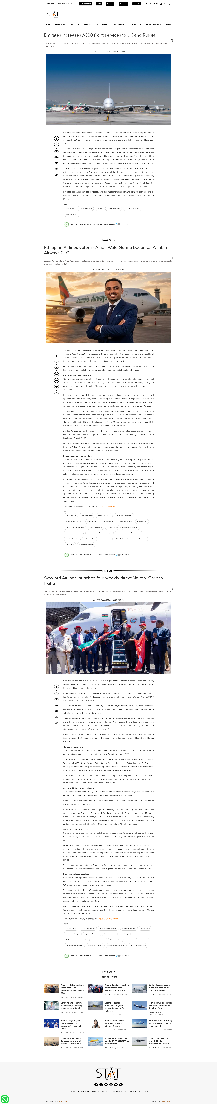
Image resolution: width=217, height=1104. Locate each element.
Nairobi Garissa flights (88, 928)
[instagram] (161, 3)
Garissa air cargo (109, 934)
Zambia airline (135, 533)
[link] (56, 175)
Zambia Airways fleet (95, 527)
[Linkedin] (56, 157)
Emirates (99, 208)
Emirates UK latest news (132, 208)
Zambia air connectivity (86, 545)
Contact (105, 1091)
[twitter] (150, 3)
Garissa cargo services (98, 940)
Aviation (55, 29)
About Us (75, 1091)
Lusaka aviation (122, 533)
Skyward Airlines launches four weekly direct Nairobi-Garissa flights (103, 580)
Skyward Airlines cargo (92, 934)
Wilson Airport (114, 940)
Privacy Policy (116, 1091)
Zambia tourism (141, 539)
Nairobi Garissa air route (95, 945)
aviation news (70, 208)
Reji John (108, 1047)
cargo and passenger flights (116, 945)
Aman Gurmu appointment (74, 521)
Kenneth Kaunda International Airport (100, 533)
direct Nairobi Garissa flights (108, 928)
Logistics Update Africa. (108, 919)
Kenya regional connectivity (74, 945)
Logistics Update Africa (108, 506)
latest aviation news (72, 214)
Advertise (85, 1091)
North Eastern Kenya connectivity (76, 940)
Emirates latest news (113, 208)
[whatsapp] (56, 150)
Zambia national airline (125, 521)
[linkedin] (154, 3)
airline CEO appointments (124, 539)
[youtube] (157, 3)
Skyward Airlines (71, 928)
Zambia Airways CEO (104, 516)
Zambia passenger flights (130, 527)
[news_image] (51, 988)
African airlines (90, 539)
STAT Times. (63, 1101)
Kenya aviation (142, 940)
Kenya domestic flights (73, 934)
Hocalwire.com (166, 1101)
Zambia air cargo (112, 527)
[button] (108, 40)
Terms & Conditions (132, 1091)
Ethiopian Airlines (92, 521)
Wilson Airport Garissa (129, 928)
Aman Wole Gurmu (87, 516)
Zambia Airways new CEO (124, 516)
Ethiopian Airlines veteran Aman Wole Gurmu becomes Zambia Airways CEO (105, 250)
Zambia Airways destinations (75, 527)
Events (99, 4)
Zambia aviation (108, 521)
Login (137, 4)
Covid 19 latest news (85, 208)
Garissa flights (145, 928)
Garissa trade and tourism (138, 945)
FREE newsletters (85, 4)
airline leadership (105, 539)
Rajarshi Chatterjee (155, 1012)
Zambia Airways (71, 516)
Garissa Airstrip (128, 940)
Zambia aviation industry (73, 539)
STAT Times (64, 997)
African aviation (142, 521)
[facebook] (147, 3)
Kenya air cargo (124, 934)
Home (48, 24)
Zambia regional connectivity (75, 533)
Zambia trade (70, 545)
